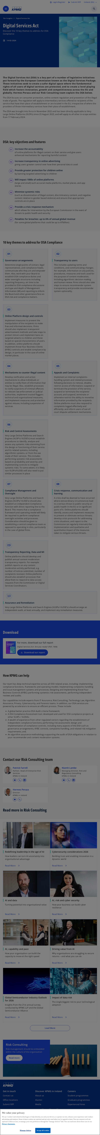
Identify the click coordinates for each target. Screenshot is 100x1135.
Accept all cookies (43, 1130)
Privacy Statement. (8, 1124)
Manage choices (25, 1130)
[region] (50, 1122)
